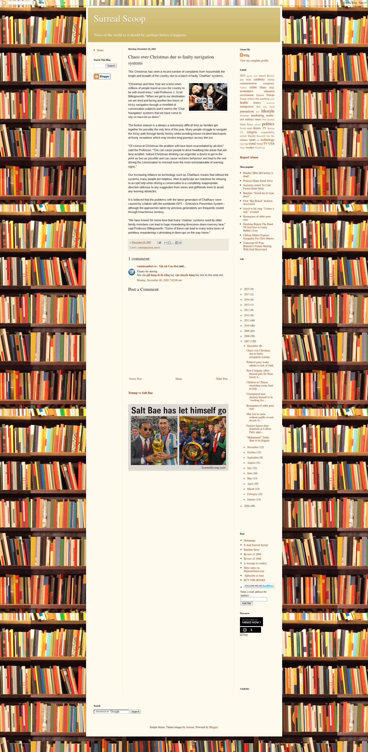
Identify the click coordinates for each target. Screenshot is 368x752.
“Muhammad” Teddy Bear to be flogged (257, 438)
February (252, 494)
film (257, 98)
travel (157, 247)
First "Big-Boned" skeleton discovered (258, 202)
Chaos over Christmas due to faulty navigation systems (258, 354)
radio (249, 128)
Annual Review (266, 75)
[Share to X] (173, 243)
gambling (264, 98)
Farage (243, 98)
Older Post (222, 379)
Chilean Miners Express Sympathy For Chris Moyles (258, 236)
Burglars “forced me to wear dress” (258, 194)
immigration (246, 106)
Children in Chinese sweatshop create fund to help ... (259, 385)
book (248, 79)
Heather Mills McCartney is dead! (258, 174)
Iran (258, 106)
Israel (272, 106)
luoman (190, 727)
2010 (247, 325)
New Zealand (268, 119)
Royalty (251, 135)
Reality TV (259, 128)
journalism (247, 111)
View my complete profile (254, 60)
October (252, 452)
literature (244, 115)
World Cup (260, 147)
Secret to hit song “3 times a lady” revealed (258, 210)
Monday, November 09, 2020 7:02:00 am (159, 280)
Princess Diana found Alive (258, 180)
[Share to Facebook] (177, 243)
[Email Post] (159, 242)
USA (271, 143)
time (242, 143)
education (269, 91)
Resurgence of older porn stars (257, 217)
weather (250, 147)
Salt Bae (270, 135)
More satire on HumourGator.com (254, 569)
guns (272, 98)
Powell (243, 128)
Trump (259, 143)
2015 (247, 304)
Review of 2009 (252, 554)
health (244, 102)
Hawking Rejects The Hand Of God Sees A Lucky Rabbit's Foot (258, 227)
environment (247, 95)
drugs (271, 87)
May (250, 478)
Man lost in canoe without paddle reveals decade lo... (260, 417)
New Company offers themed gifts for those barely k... (259, 374)
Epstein (260, 95)
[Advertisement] (259, 271)
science (244, 140)
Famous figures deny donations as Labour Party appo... (258, 429)
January (251, 499)
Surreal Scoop (120, 18)
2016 (247, 299)
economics (246, 91)
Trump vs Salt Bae (140, 392)
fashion (251, 98)
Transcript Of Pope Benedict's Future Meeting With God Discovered (257, 246)
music (258, 119)
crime (253, 87)
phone (257, 124)
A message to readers (255, 563)
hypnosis (270, 102)
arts (242, 79)
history (257, 102)
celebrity (259, 79)
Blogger (213, 727)
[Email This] (166, 243)
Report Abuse (249, 157)
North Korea (246, 124)
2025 (242, 75)
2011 (247, 320)
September (253, 457)
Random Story (252, 549)
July (249, 468)
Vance (242, 147)
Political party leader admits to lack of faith (259, 363)
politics (268, 123)
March (251, 489)
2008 (247, 336)
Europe (270, 95)
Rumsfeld (261, 135)
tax (258, 139)
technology (267, 139)
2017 (247, 294)
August (251, 462)
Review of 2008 (252, 558)
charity (271, 79)
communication (145, 247)
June (250, 473)
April (250, 483)
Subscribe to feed (254, 575)
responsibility (267, 132)
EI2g (246, 55)
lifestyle (267, 111)
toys (246, 143)
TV (265, 143)
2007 (247, 341)
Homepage (249, 540)
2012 (247, 315)
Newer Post (135, 379)
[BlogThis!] (169, 243)
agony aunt (252, 75)
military (249, 119)
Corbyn (243, 87)
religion (252, 132)
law (257, 111)
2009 (247, 331)
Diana (263, 87)
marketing (257, 115)
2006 (247, 506)
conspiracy (268, 83)
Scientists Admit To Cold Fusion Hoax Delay (257, 186)
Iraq (265, 106)
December (253, 346)
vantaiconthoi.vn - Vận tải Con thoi (157, 266)
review (243, 135)
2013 (247, 310)
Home (179, 379)
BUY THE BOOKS (254, 580)
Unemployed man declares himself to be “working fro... (259, 397)
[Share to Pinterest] (180, 243)
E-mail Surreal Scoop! (256, 545)
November (253, 447)
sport (252, 139)
